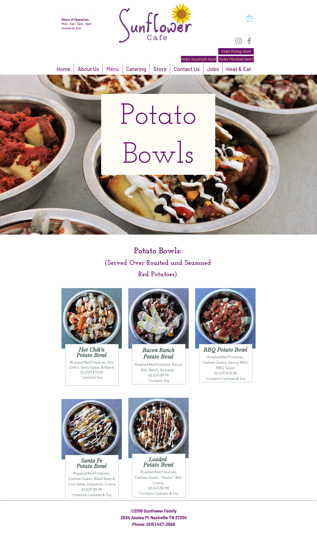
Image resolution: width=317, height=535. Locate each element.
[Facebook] (249, 41)
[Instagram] (238, 41)
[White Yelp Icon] (64, 13)
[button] (249, 18)
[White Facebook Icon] (77, 13)
